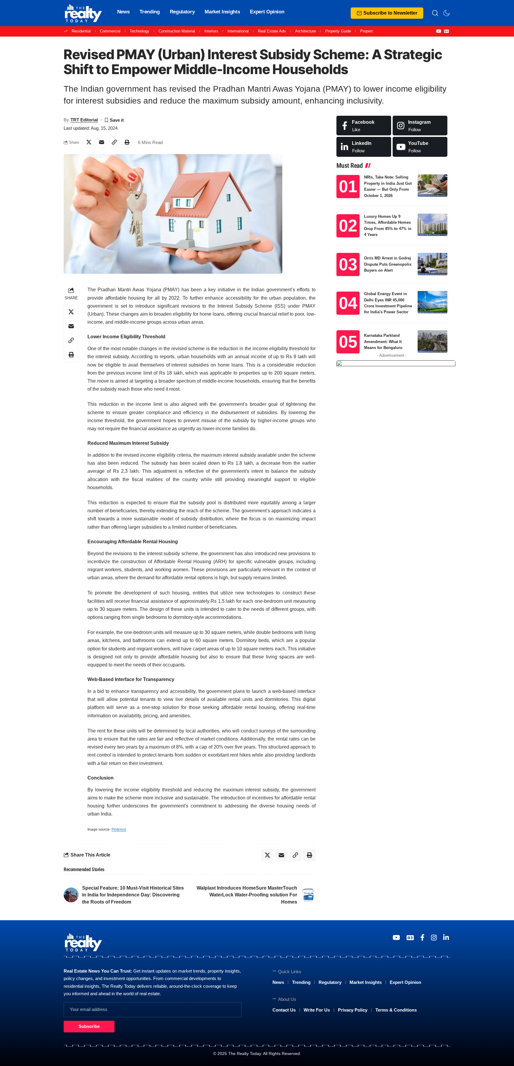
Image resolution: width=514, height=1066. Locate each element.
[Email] (101, 142)
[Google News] (446, 31)
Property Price (372, 31)
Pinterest (119, 829)
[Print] (127, 142)
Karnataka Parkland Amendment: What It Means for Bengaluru (383, 341)
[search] (435, 13)
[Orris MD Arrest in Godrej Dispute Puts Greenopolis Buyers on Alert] (432, 264)
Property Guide (338, 31)
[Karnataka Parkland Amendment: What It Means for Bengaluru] (432, 341)
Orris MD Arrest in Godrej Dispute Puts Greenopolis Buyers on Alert (387, 264)
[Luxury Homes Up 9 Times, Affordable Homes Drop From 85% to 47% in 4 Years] (432, 225)
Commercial (110, 31)
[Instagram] (420, 126)
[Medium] (420, 147)
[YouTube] (439, 31)
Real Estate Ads (272, 31)
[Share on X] (89, 142)
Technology (139, 31)
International (238, 31)
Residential (81, 31)
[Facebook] (363, 126)
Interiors (211, 31)
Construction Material (177, 31)
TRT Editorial (84, 119)
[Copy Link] (114, 142)
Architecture (305, 31)
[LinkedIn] (363, 147)
